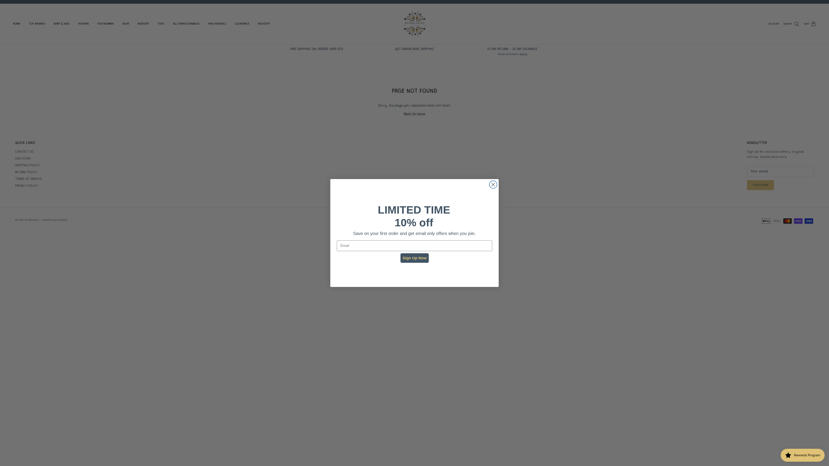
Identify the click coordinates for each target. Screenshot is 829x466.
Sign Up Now (415, 258)
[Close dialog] (493, 184)
